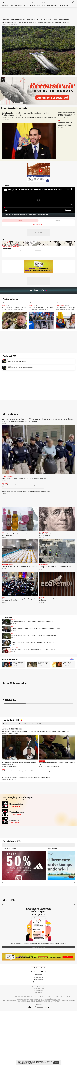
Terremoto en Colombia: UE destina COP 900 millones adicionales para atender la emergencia (65, 125)
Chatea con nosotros (39, 982)
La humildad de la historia (12, 729)
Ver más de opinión (37, 224)
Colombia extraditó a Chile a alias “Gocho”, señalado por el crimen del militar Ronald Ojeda (38, 419)
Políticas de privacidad (38, 990)
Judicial (3, 17)
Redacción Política (13, 766)
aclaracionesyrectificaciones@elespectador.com (50, 999)
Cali (58, 111)
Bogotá (12, 640)
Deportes (9, 359)
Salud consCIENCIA (6, 483)
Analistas (4, 727)
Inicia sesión (38, 250)
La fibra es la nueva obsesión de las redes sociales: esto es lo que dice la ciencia (23, 485)
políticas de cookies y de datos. (25, 1063)
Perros (3, 490)
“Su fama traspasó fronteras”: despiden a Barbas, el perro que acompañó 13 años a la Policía (26, 491)
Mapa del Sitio (38, 974)
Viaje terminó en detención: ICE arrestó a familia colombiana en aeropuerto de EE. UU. (41, 308)
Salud (3, 532)
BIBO (59, 121)
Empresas (10, 564)
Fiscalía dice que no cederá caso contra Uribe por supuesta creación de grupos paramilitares (35, 628)
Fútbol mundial (10, 476)
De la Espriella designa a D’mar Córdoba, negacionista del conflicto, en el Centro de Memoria (26, 778)
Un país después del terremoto (14, 108)
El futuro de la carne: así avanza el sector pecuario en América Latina (19, 566)
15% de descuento (52, 848)
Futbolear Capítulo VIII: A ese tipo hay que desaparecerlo (20, 367)
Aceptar (56, 1062)
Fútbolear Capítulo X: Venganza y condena (16, 361)
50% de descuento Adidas (9, 848)
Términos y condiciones (38, 988)
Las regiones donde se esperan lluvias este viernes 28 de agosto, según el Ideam (32, 621)
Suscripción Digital (38, 979)
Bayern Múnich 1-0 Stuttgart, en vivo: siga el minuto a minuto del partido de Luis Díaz (24, 478)
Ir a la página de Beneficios (38, 947)
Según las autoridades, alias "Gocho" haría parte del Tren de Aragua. (19, 421)
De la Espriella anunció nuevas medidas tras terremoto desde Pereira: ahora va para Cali (26, 114)
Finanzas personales (43, 532)
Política (3, 111)
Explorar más (15, 806)
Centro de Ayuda (38, 992)
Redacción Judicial (13, 24)
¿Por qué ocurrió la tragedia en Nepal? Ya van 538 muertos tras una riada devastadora (26, 215)
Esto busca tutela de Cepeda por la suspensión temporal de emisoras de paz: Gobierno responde (27, 771)
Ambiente (13, 619)
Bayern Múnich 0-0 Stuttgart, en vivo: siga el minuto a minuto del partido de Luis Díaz (33, 649)
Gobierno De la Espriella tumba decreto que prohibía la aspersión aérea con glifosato (35, 20)
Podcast (9, 366)
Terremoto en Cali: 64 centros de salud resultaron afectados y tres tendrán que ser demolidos (66, 114)
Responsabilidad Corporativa (38, 986)
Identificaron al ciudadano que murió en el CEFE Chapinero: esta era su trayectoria (32, 642)
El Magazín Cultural (43, 564)
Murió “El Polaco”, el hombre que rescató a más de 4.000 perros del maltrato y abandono (14, 308)
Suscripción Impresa (38, 977)
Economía (41, 597)
